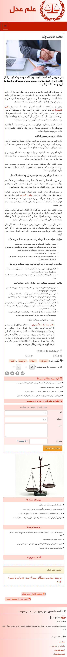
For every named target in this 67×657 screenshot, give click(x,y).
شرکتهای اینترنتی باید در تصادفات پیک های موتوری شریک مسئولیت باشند (37, 517)
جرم (59, 581)
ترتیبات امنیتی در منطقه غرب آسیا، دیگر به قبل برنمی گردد (42, 509)
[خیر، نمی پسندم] (18, 367)
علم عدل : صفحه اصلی (17, 599)
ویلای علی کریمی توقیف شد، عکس (51, 505)
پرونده (22, 361)
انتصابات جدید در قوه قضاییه (52, 539)
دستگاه (41, 577)
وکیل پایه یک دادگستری (43, 324)
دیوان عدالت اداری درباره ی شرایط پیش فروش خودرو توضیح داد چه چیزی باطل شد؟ (35, 534)
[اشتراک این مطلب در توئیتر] (12, 373)
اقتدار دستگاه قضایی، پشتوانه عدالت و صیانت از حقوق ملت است (40, 513)
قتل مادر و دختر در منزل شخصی (51, 387)
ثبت (12, 361)
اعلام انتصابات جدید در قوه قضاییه (51, 548)
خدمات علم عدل (59, 654)
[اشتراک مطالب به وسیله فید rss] (7, 373)
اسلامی (50, 577)
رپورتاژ (43, 361)
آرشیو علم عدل (59, 650)
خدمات (20, 577)
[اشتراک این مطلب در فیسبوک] (17, 373)
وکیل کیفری (26, 195)
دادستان (12, 577)
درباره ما (62, 642)
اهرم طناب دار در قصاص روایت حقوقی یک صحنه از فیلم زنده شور (39, 395)
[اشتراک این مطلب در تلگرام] (22, 373)
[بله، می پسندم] (32, 367)
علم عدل (22, 9)
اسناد (32, 361)
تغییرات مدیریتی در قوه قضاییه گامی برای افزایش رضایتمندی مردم (39, 383)
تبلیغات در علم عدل (58, 646)
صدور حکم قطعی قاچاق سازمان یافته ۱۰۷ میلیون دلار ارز (43, 391)
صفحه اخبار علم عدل (32, 594)
